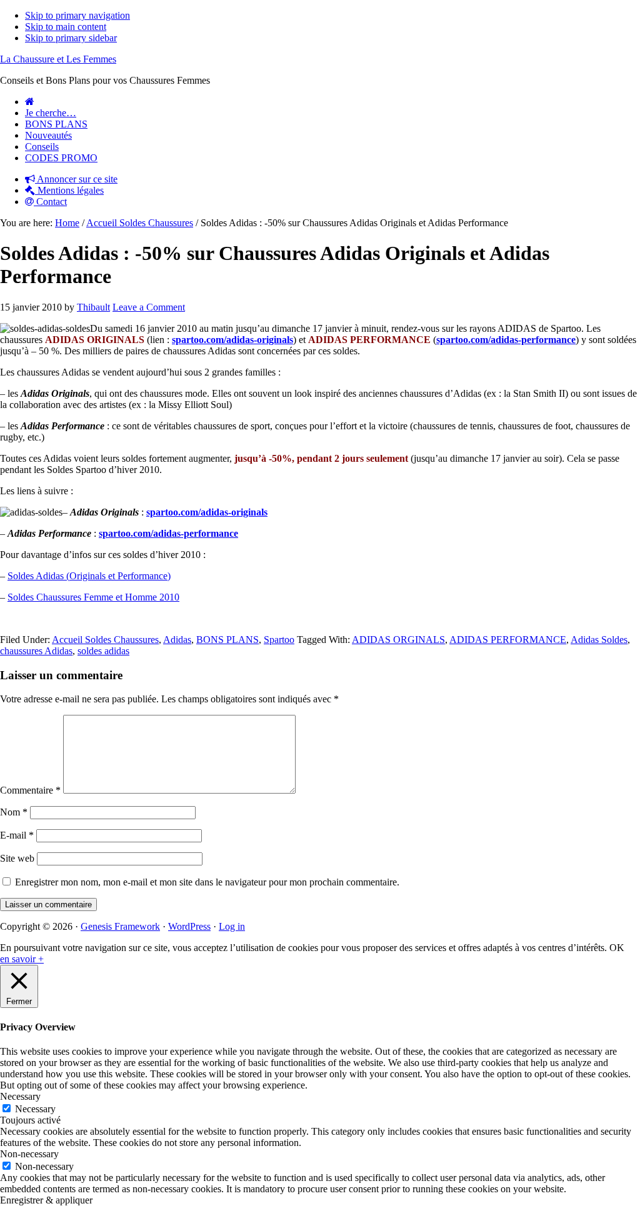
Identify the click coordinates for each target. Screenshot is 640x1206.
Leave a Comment (148, 307)
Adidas (177, 639)
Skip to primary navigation (77, 15)
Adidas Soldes (599, 639)
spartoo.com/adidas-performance (506, 339)
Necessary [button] (20, 1096)
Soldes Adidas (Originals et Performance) (89, 576)
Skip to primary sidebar (71, 37)
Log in (232, 926)
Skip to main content (65, 26)
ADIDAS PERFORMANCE (507, 639)
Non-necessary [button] (29, 1154)
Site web (17, 858)
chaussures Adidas (36, 650)
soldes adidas (103, 650)
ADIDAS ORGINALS (398, 639)
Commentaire (30, 790)
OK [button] (616, 947)
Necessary (35, 1109)
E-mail (17, 835)
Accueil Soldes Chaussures (105, 639)
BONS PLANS (227, 639)
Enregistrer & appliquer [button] (46, 1200)
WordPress (189, 926)
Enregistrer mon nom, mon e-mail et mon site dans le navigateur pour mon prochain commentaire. (207, 882)
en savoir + (22, 959)
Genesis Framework (120, 926)
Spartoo (279, 639)
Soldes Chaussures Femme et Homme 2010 (93, 597)
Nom (14, 812)
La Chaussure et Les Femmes (58, 59)
